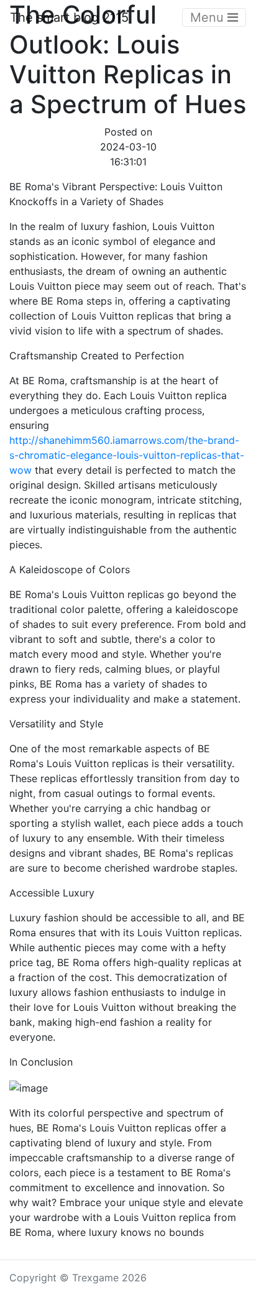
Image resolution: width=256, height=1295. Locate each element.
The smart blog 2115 (69, 17)
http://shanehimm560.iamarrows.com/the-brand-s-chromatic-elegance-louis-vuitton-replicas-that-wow (126, 455)
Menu (208, 17)
